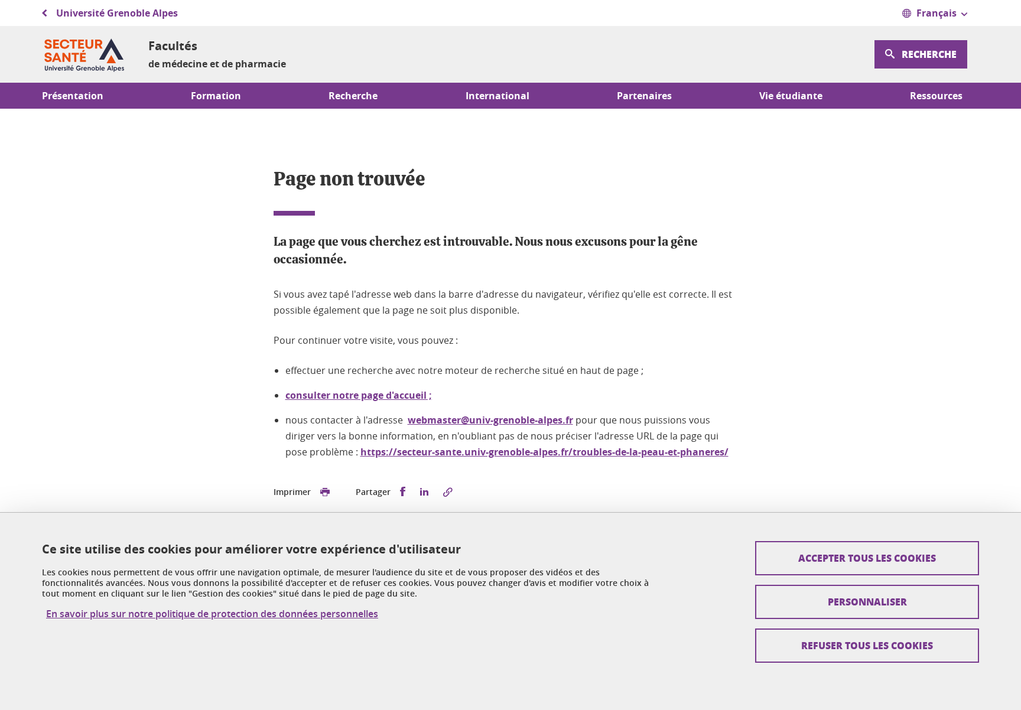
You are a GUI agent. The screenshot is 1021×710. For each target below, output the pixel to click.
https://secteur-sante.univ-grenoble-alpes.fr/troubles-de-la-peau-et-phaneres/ (544, 451)
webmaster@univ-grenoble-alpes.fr (490, 419)
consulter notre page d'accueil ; (358, 395)
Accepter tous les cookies (867, 558)
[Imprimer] (325, 492)
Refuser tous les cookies (867, 645)
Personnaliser (867, 601)
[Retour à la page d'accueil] (85, 54)
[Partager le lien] (448, 492)
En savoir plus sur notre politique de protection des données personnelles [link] (212, 614)
